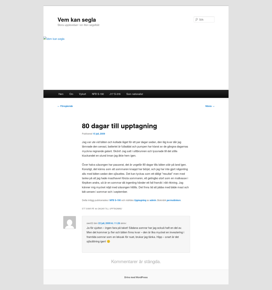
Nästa (209, 106)
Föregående (65, 106)
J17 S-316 (115, 94)
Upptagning (140, 200)
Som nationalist (134, 94)
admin (153, 200)
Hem (60, 94)
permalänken (174, 200)
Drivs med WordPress (136, 277)
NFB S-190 (98, 94)
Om (71, 94)
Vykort (82, 94)
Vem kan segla (77, 19)
